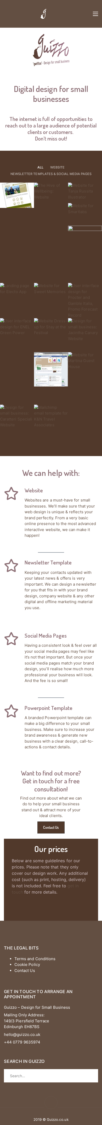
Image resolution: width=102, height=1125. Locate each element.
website (57, 167)
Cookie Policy (27, 964)
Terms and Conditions (34, 958)
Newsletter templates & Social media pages (51, 174)
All (40, 167)
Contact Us (51, 827)
